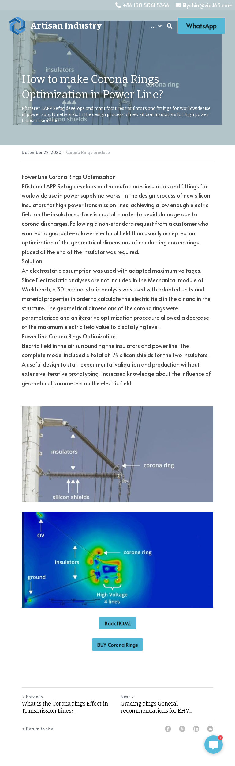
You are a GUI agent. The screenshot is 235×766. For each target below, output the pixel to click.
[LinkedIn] (196, 729)
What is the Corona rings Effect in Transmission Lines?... (65, 707)
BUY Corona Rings (117, 644)
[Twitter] (182, 729)
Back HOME (118, 623)
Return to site (39, 729)
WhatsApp (201, 25)
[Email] (210, 729)
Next (125, 696)
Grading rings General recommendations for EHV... (156, 707)
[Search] (170, 26)
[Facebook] (168, 729)
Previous (34, 696)
